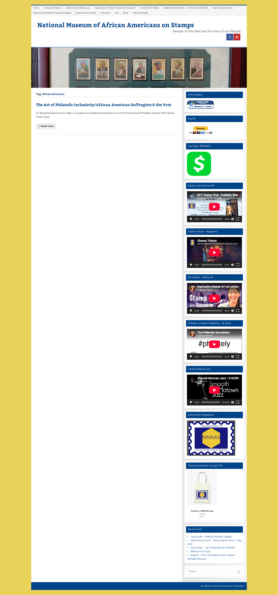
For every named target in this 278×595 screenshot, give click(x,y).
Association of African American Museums (114, 8)
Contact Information (149, 8)
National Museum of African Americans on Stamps (115, 25)
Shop (125, 13)
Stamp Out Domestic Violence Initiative (52, 13)
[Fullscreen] (237, 219)
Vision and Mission (53, 8)
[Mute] (232, 219)
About (36, 8)
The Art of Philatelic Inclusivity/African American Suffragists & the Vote (103, 104)
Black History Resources (78, 8)
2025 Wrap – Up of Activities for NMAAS (212, 547)
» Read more (46, 126)
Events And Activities (86, 13)
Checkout (105, 13)
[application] (214, 206)
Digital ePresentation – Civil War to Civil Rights (186, 8)
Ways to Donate (140, 13)
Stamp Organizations (223, 8)
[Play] (191, 219)
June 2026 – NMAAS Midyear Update (211, 536)
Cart (117, 13)
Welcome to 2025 (200, 551)
